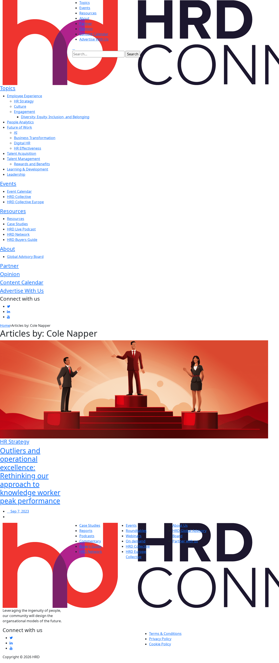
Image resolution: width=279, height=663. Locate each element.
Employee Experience (24, 96)
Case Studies (17, 224)
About (84, 18)
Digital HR (22, 143)
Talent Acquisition (21, 153)
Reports (85, 530)
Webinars (133, 535)
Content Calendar (93, 34)
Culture (20, 106)
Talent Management (23, 158)
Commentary (90, 541)
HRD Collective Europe (25, 201)
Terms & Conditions (165, 633)
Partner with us (185, 541)
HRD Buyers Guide (22, 239)
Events (84, 7)
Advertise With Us (94, 39)
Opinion (86, 28)
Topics (84, 2)
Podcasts (86, 535)
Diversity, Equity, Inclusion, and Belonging (55, 116)
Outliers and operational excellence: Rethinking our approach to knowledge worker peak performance (30, 475)
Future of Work (19, 127)
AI (15, 132)
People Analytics (20, 122)
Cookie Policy (160, 644)
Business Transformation (34, 137)
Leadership (16, 174)
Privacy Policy (160, 638)
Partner (85, 23)
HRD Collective (19, 196)
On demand (135, 541)
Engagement (24, 111)
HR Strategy (24, 101)
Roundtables (136, 530)
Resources (88, 13)
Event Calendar (19, 191)
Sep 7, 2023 (19, 511)
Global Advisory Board (25, 256)
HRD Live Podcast (21, 229)
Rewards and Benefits (32, 164)
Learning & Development (27, 169)
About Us (180, 525)
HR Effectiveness (27, 148)
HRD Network (18, 234)
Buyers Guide (90, 546)
